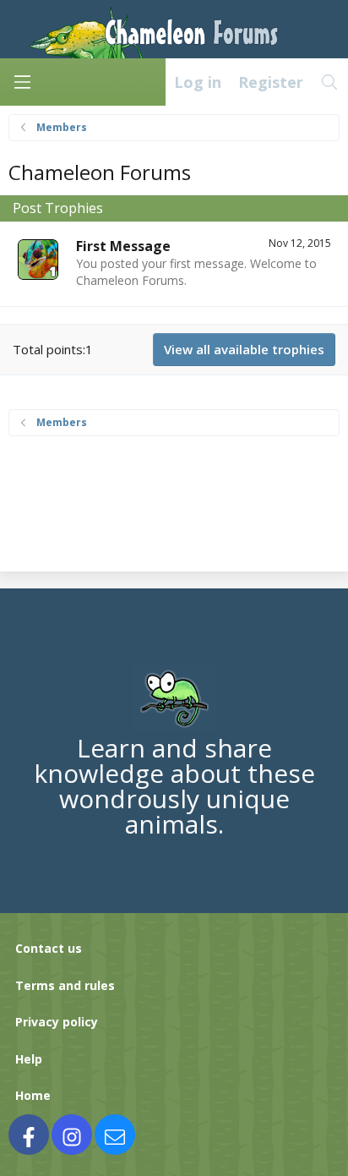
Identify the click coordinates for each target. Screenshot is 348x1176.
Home (33, 1095)
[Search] (330, 82)
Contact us (48, 948)
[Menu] (22, 82)
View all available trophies (244, 349)
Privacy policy (56, 1022)
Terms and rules (65, 985)
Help (28, 1059)
